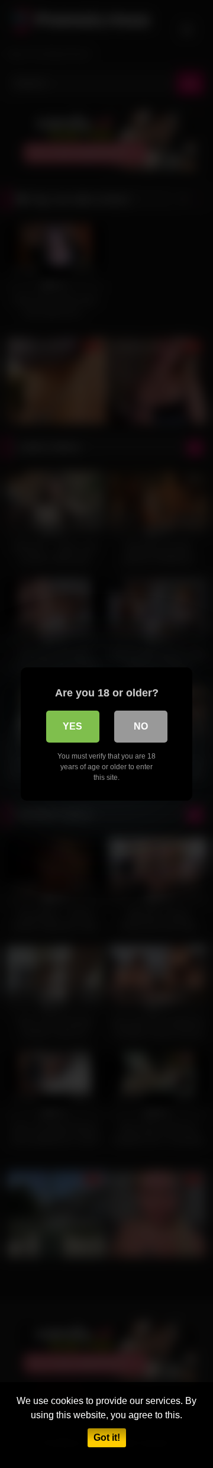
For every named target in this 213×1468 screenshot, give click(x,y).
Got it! (106, 1437)
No (141, 726)
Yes (72, 726)
